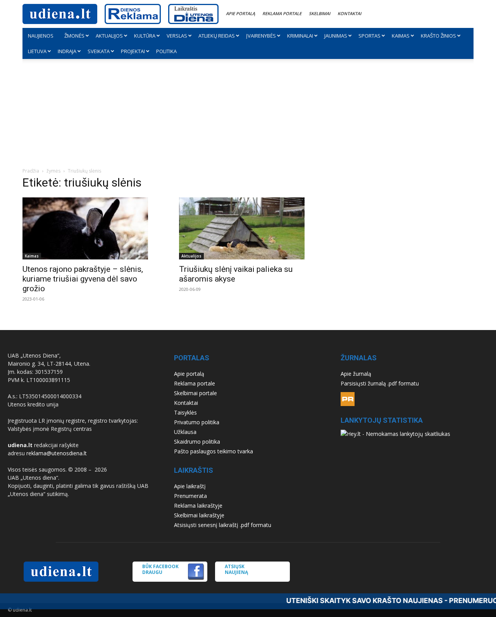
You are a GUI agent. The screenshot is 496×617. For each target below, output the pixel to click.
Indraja (67, 51)
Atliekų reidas (216, 35)
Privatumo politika (196, 422)
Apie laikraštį (190, 486)
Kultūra (144, 35)
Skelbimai (319, 13)
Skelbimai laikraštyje (199, 515)
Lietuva (37, 51)
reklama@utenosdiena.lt (56, 453)
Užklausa (185, 432)
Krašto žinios (438, 35)
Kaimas (401, 35)
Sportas (369, 35)
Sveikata (99, 51)
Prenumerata (190, 495)
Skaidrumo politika (197, 441)
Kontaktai (349, 13)
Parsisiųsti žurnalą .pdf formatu (380, 383)
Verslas (177, 35)
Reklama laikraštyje (198, 505)
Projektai (133, 51)
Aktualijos (109, 35)
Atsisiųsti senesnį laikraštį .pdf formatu (222, 525)
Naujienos (40, 35)
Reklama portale (281, 13)
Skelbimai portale (195, 393)
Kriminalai (300, 35)
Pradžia (30, 171)
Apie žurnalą (356, 373)
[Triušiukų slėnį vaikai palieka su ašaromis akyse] (248, 228)
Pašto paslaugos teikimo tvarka (213, 451)
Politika (166, 51)
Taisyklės (185, 412)
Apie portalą (240, 13)
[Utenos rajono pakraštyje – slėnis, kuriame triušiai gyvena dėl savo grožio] (91, 228)
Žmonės (74, 35)
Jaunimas (335, 35)
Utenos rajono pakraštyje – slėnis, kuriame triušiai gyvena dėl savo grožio (82, 278)
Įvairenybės (261, 35)
